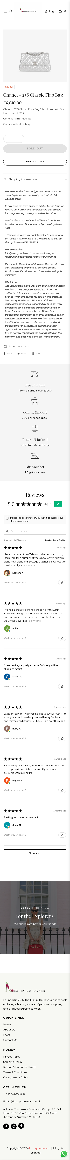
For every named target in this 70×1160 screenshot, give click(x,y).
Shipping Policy (12, 1061)
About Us (9, 1029)
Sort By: (48, 540)
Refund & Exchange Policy (19, 1067)
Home (7, 1024)
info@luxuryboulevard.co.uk (23, 1101)
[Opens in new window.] (9, 575)
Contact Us (10, 1040)
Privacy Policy (11, 1056)
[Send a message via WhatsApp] (63, 1153)
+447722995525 (15, 1093)
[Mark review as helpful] (62, 582)
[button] (51, 504)
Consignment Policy (15, 1077)
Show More (30, 565)
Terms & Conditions (15, 1072)
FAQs (6, 1034)
